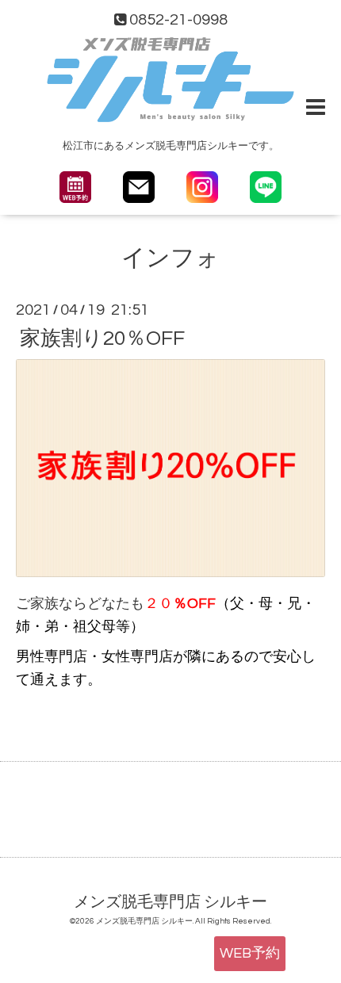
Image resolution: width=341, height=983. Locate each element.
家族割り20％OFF (102, 337)
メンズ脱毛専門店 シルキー (170, 902)
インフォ (170, 258)
